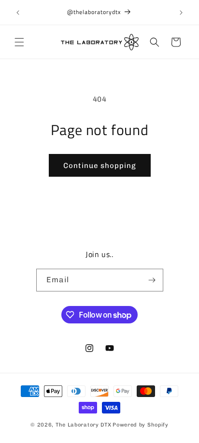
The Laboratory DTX (84, 425)
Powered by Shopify (141, 425)
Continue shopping (99, 165)
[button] (19, 42)
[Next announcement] (181, 12)
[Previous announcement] (17, 12)
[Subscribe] (152, 280)
